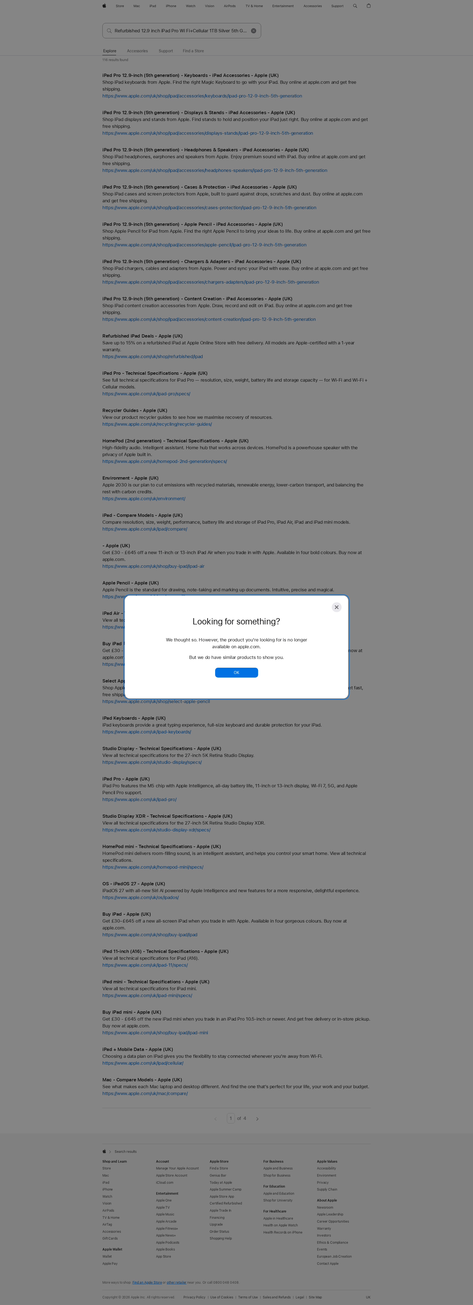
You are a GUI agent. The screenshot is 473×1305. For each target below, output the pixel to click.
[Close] (337, 607)
